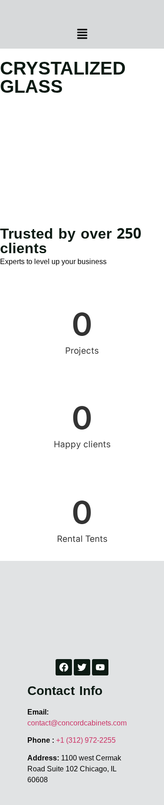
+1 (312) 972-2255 (86, 740)
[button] (82, 34)
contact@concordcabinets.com (77, 723)
